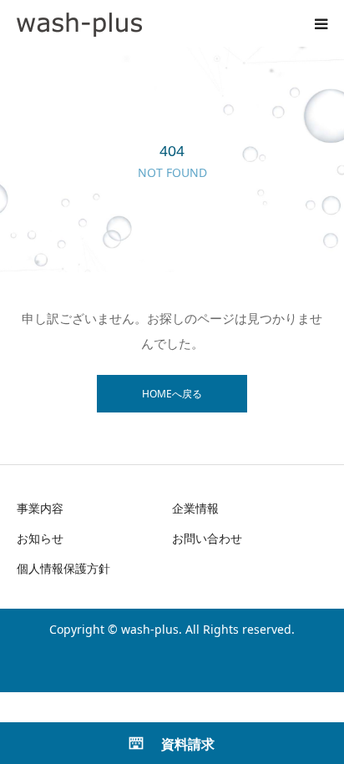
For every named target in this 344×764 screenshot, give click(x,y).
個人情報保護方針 (63, 568)
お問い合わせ (207, 538)
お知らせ (40, 538)
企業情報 (195, 508)
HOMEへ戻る (172, 394)
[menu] (320, 23)
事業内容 (40, 508)
